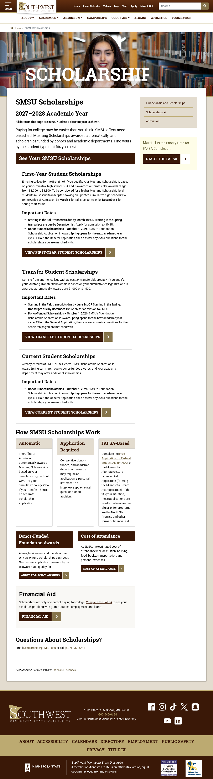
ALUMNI (140, 18)
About (26, 741)
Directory (112, 741)
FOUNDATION (182, 18)
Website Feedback (65, 670)
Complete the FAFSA (99, 602)
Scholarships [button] (154, 112)
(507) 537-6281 (75, 648)
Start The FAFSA (161, 159)
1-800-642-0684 (106, 714)
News (77, 6)
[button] (8, 6)
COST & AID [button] (119, 18)
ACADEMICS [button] (47, 18)
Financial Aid (35, 616)
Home (17, 28)
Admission (153, 121)
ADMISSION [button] (71, 18)
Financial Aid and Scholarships (165, 103)
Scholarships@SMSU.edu (39, 648)
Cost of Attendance (99, 569)
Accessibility (52, 741)
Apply (134, 6)
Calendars (84, 741)
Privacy (96, 749)
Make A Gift (146, 6)
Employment (143, 741)
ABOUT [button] (26, 18)
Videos (107, 6)
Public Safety (178, 741)
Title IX (117, 749)
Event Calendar (91, 6)
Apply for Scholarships (40, 575)
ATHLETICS (159, 18)
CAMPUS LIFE (97, 18)
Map (116, 6)
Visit (124, 6)
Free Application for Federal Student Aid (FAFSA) (116, 458)
